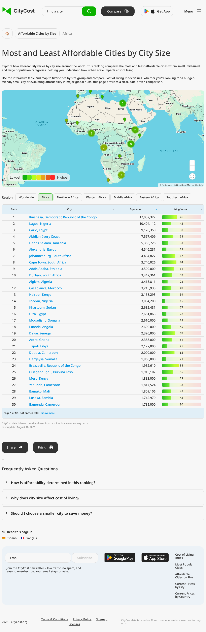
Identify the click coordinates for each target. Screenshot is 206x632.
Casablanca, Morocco (45, 288)
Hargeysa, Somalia (43, 359)
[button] (104, 148)
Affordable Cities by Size (37, 33)
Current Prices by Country (185, 595)
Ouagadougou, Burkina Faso (51, 372)
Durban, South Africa (45, 275)
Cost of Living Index (184, 556)
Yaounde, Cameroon (44, 385)
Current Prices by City (185, 585)
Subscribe (85, 558)
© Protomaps (166, 185)
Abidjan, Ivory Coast (44, 236)
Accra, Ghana (39, 339)
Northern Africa (67, 197)
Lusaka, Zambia (41, 398)
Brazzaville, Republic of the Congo (55, 365)
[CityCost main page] (18, 11)
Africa (45, 197)
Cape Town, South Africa (47, 262)
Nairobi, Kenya (40, 294)
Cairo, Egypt (38, 230)
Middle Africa (123, 197)
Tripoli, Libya (38, 346)
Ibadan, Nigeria (41, 301)
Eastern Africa (149, 197)
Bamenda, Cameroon (45, 404)
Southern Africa (177, 197)
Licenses (74, 624)
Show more (48, 413)
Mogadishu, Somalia (44, 320)
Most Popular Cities (184, 566)
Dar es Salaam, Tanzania (47, 243)
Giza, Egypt (37, 314)
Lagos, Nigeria (40, 223)
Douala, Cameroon (43, 352)
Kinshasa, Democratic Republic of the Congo (63, 217)
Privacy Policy (82, 619)
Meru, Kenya (38, 378)
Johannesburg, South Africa (50, 256)
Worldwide (26, 197)
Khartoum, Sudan (42, 307)
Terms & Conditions (54, 619)
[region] (103, 138)
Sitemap (101, 619)
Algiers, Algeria (40, 281)
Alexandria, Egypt (42, 249)
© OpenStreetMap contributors (188, 185)
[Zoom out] (192, 168)
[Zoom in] (192, 163)
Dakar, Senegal (40, 333)
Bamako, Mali (39, 391)
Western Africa (96, 197)
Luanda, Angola (41, 327)
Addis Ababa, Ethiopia (45, 269)
